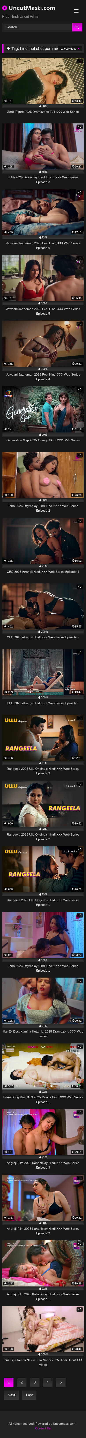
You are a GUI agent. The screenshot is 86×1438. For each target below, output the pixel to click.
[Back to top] (72, 1424)
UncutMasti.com (31, 8)
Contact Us (43, 1428)
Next (11, 1395)
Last (29, 1395)
